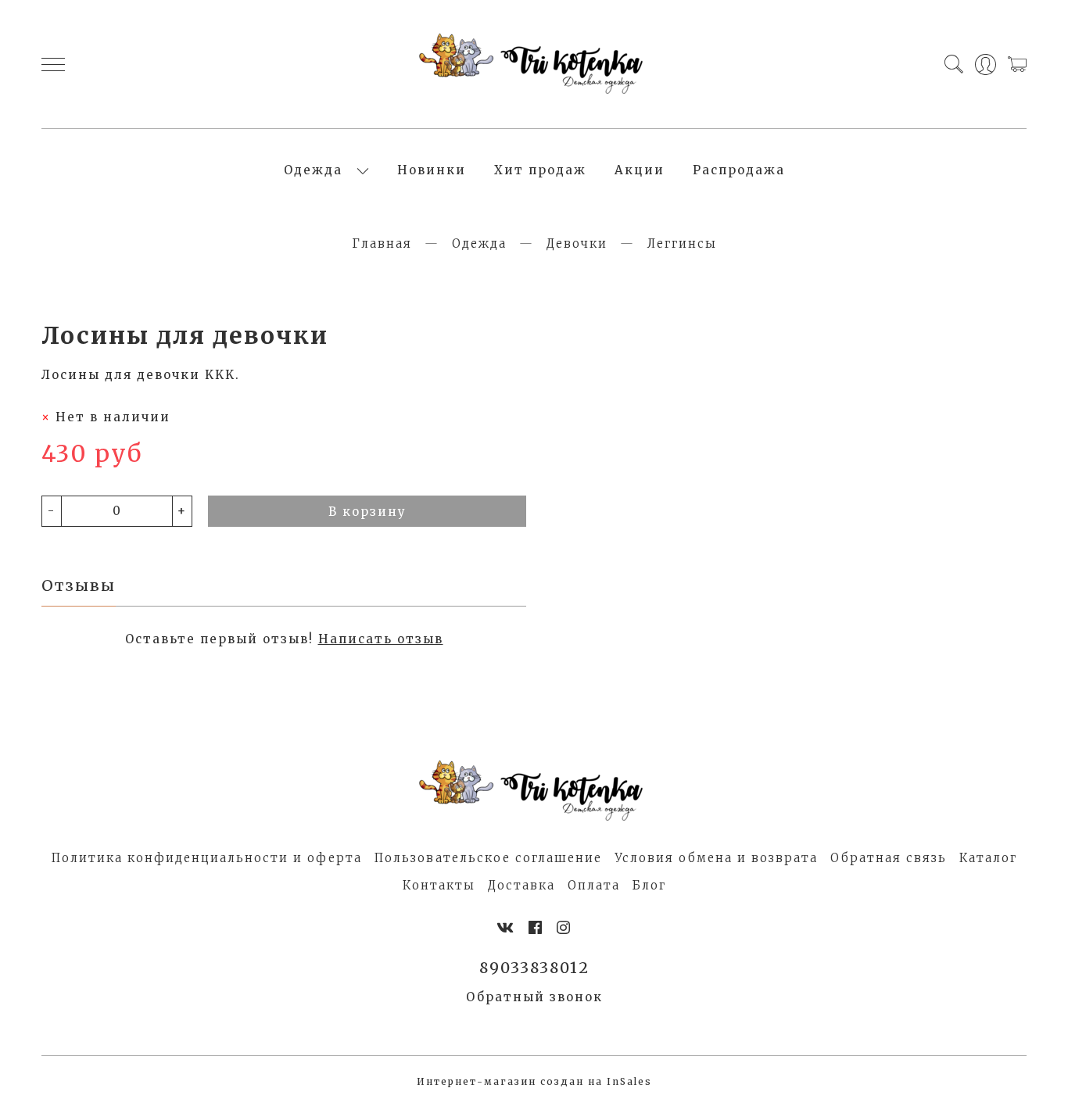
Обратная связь (888, 857)
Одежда (313, 170)
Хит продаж (540, 170)
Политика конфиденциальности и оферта (207, 857)
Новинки (431, 170)
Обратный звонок (534, 997)
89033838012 (534, 967)
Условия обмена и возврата (716, 857)
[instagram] (564, 927)
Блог (649, 885)
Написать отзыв (380, 639)
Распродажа (739, 170)
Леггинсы (682, 243)
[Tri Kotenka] (534, 64)
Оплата (594, 885)
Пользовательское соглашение (488, 857)
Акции (640, 170)
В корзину (367, 511)
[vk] (505, 927)
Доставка (521, 885)
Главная (382, 243)
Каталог (988, 857)
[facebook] (536, 927)
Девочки (577, 243)
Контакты (439, 885)
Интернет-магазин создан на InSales (534, 1081)
